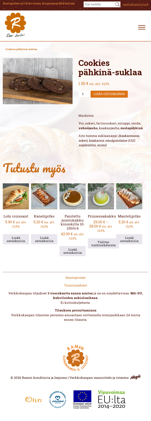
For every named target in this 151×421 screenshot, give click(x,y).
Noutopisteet (76, 277)
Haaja (135, 377)
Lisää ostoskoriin (109, 94)
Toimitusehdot (75, 285)
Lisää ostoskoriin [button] (16, 239)
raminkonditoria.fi (135, 4)
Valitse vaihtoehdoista (103, 243)
